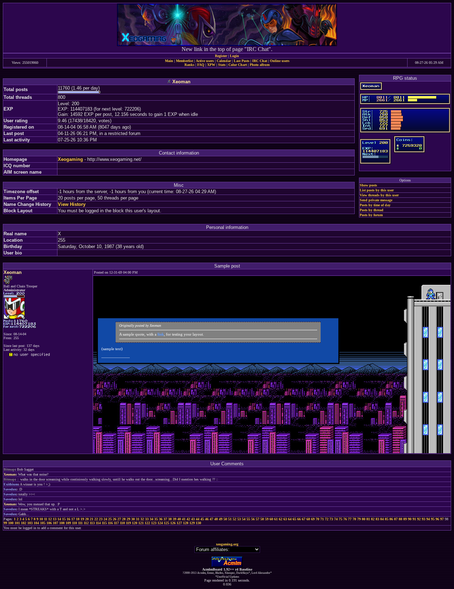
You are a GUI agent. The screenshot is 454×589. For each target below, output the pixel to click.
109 (68, 523)
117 (116, 523)
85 (386, 519)
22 (96, 519)
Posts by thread (371, 210)
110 (74, 523)
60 (271, 519)
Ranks (189, 65)
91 (414, 519)
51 (230, 519)
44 (197, 519)
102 (23, 523)
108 (62, 523)
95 (432, 519)
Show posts (368, 185)
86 (391, 519)
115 (104, 523)
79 (359, 519)
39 (174, 519)
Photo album (260, 65)
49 (220, 519)
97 (442, 519)
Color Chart (237, 65)
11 (45, 519)
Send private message (376, 200)
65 (294, 519)
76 (345, 519)
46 (207, 519)
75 (340, 519)
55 (248, 519)
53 (239, 519)
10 (41, 519)
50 (225, 519)
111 (80, 523)
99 (5, 523)
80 (363, 519)
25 (110, 519)
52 (234, 519)
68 (308, 519)
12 (50, 519)
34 (151, 519)
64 (290, 519)
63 (285, 519)
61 (276, 519)
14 (59, 519)
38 (170, 519)
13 (54, 519)
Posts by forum (371, 215)
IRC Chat (259, 61)
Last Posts (241, 61)
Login (234, 56)
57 (257, 519)
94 (428, 519)
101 (17, 523)
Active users (205, 61)
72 (326, 519)
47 (211, 519)
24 (105, 519)
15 (64, 519)
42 (188, 519)
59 (266, 519)
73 (331, 519)
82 (373, 519)
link (160, 334)
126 (173, 523)
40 (179, 519)
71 (322, 519)
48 (216, 519)
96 (437, 519)
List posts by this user (377, 190)
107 (55, 523)
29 (128, 519)
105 (42, 523)
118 (122, 523)
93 (423, 519)
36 (160, 519)
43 (193, 519)
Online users (279, 61)
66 (299, 519)
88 (400, 519)
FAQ (200, 65)
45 (202, 519)
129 (192, 523)
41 (184, 519)
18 (77, 519)
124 (160, 523)
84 (382, 519)
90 (409, 519)
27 (119, 519)
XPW (211, 65)
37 (165, 519)
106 (49, 523)
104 (36, 523)
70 (317, 519)
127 (179, 523)
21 (91, 519)
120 (134, 523)
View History (71, 204)
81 (368, 519)
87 (396, 519)
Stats (222, 65)
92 (419, 519)
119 (128, 523)
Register (221, 56)
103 (30, 523)
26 (114, 519)
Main (169, 61)
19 (82, 519)
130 (198, 523)
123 (153, 523)
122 (147, 523)
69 (313, 519)
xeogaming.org (227, 544)
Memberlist (184, 61)
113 (92, 523)
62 (280, 519)
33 (147, 519)
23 (101, 519)
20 (87, 519)
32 (142, 519)
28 (124, 519)
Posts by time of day (375, 205)
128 (185, 523)
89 (405, 519)
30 (133, 519)
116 (110, 523)
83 (377, 519)
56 (253, 519)
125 (166, 523)
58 (262, 519)
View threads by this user (379, 195)
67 (303, 519)
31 (137, 519)
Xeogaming (70, 159)
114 (98, 523)
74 (336, 519)
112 (86, 523)
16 (68, 519)
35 (156, 519)
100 (10, 523)
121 (141, 523)
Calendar (224, 61)
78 (354, 519)
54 (243, 519)
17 (73, 519)
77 (349, 519)
